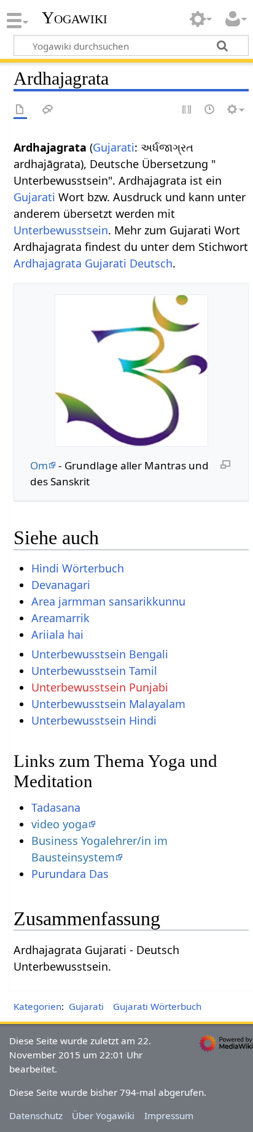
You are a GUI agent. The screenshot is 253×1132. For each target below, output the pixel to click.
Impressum (168, 1115)
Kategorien (37, 1006)
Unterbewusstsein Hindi (94, 720)
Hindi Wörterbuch (77, 568)
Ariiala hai (57, 634)
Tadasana (55, 807)
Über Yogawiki (103, 1115)
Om (39, 465)
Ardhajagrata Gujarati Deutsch (93, 263)
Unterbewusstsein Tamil (94, 670)
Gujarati (113, 147)
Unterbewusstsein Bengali (99, 654)
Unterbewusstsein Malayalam (108, 703)
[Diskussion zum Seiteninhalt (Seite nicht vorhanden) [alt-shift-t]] (48, 110)
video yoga (59, 824)
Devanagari (60, 584)
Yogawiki (74, 17)
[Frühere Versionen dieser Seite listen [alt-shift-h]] (210, 110)
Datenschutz (36, 1115)
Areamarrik (60, 617)
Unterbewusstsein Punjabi (99, 687)
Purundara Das (70, 873)
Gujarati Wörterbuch (157, 1006)
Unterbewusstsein (61, 230)
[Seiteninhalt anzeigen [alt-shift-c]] (20, 110)
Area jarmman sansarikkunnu (108, 601)
